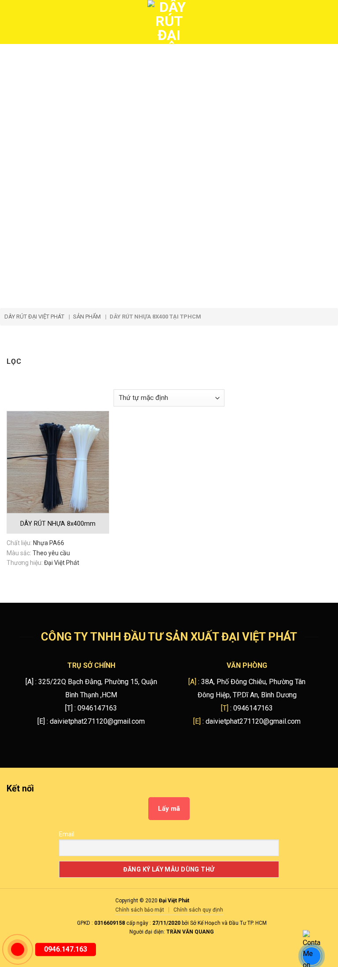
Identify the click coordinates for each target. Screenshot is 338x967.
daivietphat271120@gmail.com (97, 721)
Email (66, 834)
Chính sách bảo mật (139, 909)
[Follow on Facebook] (45, 790)
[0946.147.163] (17, 949)
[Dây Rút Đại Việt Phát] (169, 22)
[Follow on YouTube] (89, 790)
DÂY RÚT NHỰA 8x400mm (58, 523)
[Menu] (13, 22)
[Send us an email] (74, 790)
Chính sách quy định (198, 909)
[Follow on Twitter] (60, 790)
